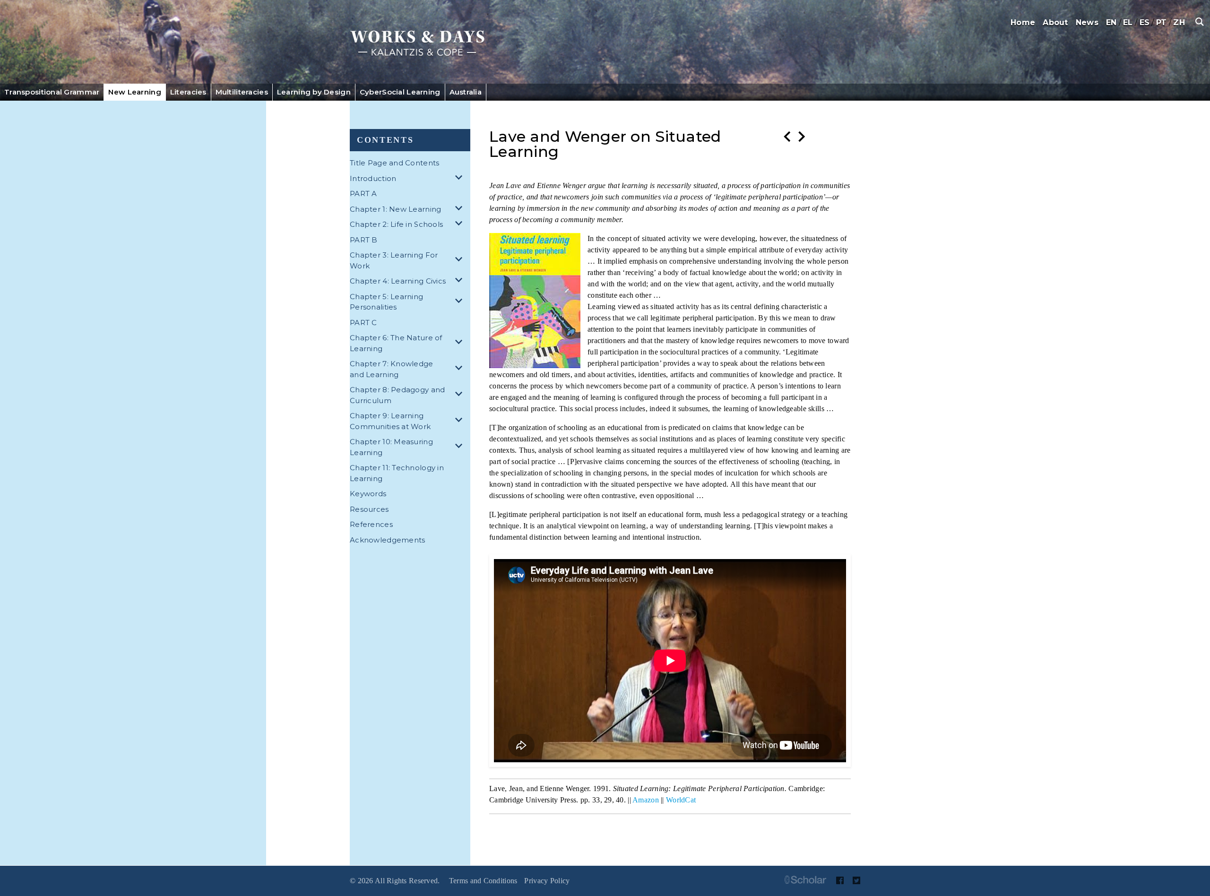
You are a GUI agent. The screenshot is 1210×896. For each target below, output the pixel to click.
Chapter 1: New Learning (395, 209)
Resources (369, 509)
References (371, 524)
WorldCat (681, 800)
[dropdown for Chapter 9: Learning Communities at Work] (460, 421)
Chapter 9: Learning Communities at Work (390, 421)
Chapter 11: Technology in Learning (397, 473)
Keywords (368, 493)
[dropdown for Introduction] (460, 178)
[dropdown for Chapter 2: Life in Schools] (460, 224)
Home (1023, 22)
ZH (1179, 22)
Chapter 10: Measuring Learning (391, 447)
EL (1128, 22)
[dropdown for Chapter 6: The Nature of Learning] (460, 343)
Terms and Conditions (483, 881)
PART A (363, 193)
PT (1161, 22)
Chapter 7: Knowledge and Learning (391, 369)
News (1087, 22)
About (1055, 22)
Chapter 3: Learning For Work (394, 260)
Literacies (188, 91)
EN (1111, 22)
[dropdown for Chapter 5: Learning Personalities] (460, 302)
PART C (363, 322)
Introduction (373, 178)
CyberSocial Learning (400, 91)
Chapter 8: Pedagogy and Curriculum (397, 395)
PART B (364, 239)
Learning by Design (314, 91)
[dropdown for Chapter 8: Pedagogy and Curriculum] (460, 395)
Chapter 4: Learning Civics (398, 280)
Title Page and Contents (394, 162)
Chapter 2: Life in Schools (396, 224)
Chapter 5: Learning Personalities (386, 302)
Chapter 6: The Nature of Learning (396, 343)
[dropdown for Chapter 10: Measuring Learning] (460, 447)
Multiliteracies (242, 91)
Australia (465, 91)
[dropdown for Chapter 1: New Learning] (460, 209)
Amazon (645, 800)
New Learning (134, 91)
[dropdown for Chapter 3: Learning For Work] (460, 260)
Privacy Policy (547, 881)
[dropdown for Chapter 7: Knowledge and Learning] (460, 369)
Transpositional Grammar (51, 91)
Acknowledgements (387, 539)
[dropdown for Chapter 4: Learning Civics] (460, 281)
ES (1145, 22)
